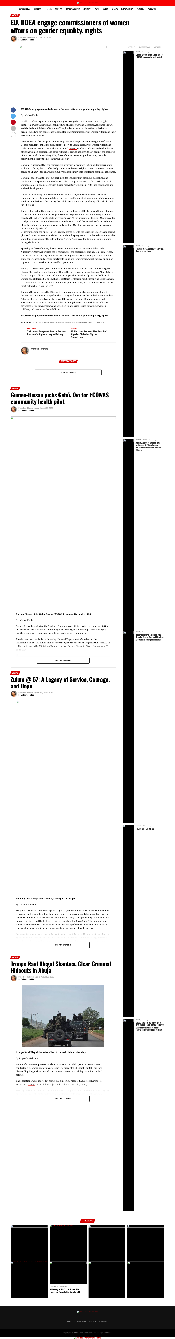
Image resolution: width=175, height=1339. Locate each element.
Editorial (140, 9)
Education (152, 9)
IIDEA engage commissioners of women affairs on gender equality (66, 322)
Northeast (103, 1321)
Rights (101, 322)
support (73, 148)
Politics (58, 9)
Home (69, 1321)
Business (37, 9)
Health (96, 9)
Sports (115, 9)
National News (24, 9)
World (105, 9)
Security (86, 9)
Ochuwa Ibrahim (27, 40)
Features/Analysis (72, 9)
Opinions (48, 9)
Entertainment (127, 9)
